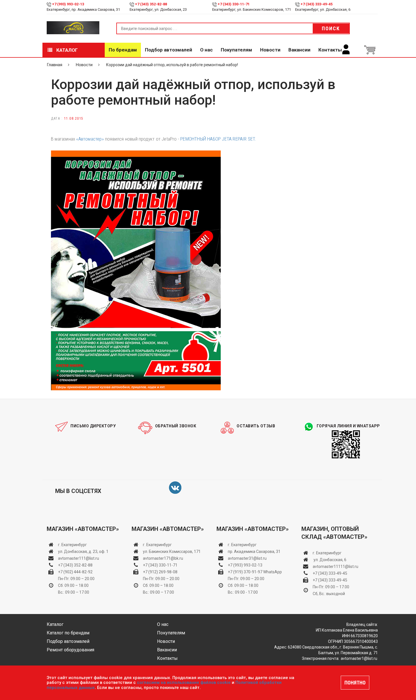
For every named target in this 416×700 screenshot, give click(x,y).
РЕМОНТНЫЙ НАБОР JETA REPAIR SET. (218, 139)
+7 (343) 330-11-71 (234, 4)
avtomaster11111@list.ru (335, 566)
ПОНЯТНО (355, 683)
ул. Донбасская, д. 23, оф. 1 (83, 551)
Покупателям (236, 50)
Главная (54, 64)
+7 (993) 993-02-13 (245, 565)
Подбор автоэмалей (168, 50)
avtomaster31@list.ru (247, 558)
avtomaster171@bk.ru (163, 558)
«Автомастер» (90, 139)
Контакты (330, 50)
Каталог (66, 50)
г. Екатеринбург (73, 544)
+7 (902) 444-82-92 (75, 572)
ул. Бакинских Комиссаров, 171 (172, 551)
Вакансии (299, 50)
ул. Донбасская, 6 (329, 559)
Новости (270, 50)
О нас (206, 50)
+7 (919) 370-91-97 (245, 572)
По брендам (123, 50)
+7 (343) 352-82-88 (151, 4)
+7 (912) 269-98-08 (160, 572)
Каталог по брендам (68, 633)
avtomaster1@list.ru (359, 658)
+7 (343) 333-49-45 (317, 4)
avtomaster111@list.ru (78, 558)
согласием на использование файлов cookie (184, 682)
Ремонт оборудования (70, 649)
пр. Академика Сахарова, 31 (254, 551)
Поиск (331, 28)
